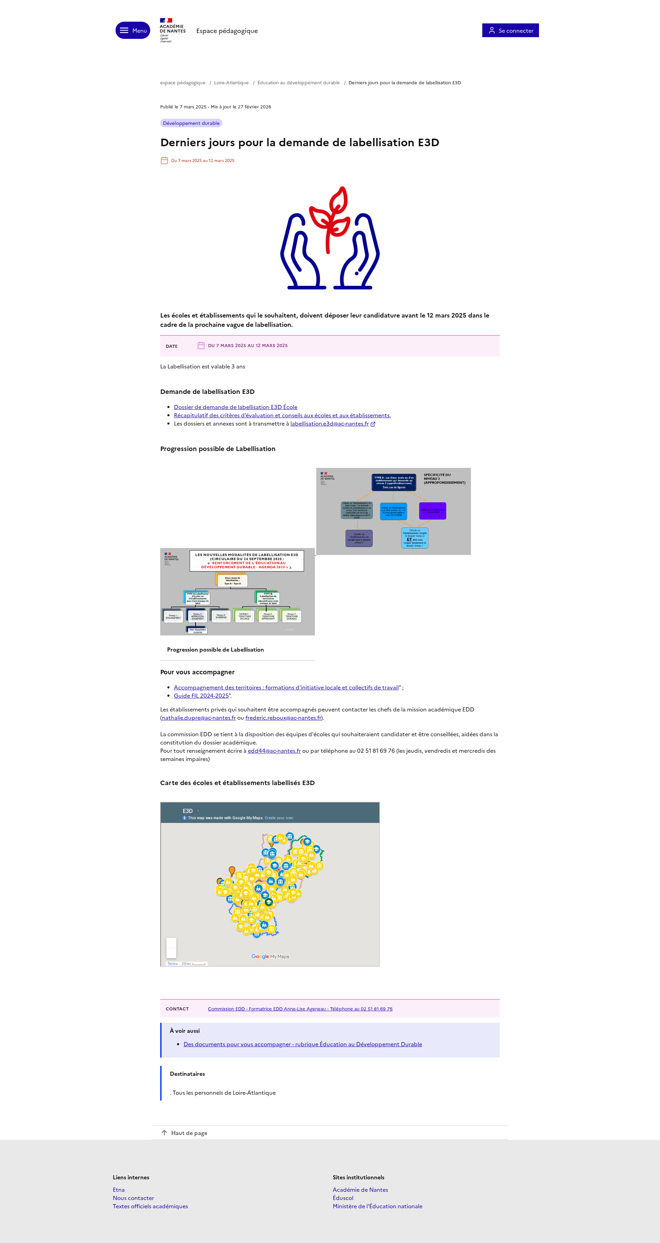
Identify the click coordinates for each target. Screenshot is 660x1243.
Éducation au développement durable (298, 82)
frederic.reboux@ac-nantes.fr (283, 717)
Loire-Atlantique (231, 82)
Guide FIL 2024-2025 (201, 695)
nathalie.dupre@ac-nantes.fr (199, 717)
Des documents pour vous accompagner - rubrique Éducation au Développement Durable (303, 1044)
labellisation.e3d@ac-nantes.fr (329, 423)
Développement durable (191, 122)
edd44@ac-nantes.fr (274, 750)
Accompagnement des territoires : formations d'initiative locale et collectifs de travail (286, 687)
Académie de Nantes (360, 1189)
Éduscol (343, 1197)
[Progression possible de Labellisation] (315, 552)
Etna (119, 1189)
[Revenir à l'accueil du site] (173, 30)
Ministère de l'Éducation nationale (377, 1206)
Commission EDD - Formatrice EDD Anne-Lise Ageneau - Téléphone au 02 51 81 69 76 (300, 1008)
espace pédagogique (183, 82)
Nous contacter (133, 1197)
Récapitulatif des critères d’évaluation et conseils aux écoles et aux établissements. (282, 415)
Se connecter (516, 30)
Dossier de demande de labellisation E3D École (235, 406)
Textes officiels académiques (150, 1206)
